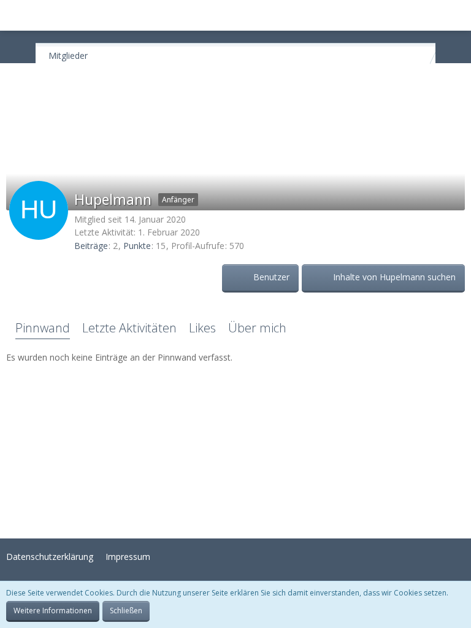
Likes (202, 328)
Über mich (257, 328)
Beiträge (91, 245)
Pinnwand (42, 328)
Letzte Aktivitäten (129, 328)
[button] (16, 15)
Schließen (126, 610)
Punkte (137, 245)
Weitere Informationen (52, 610)
